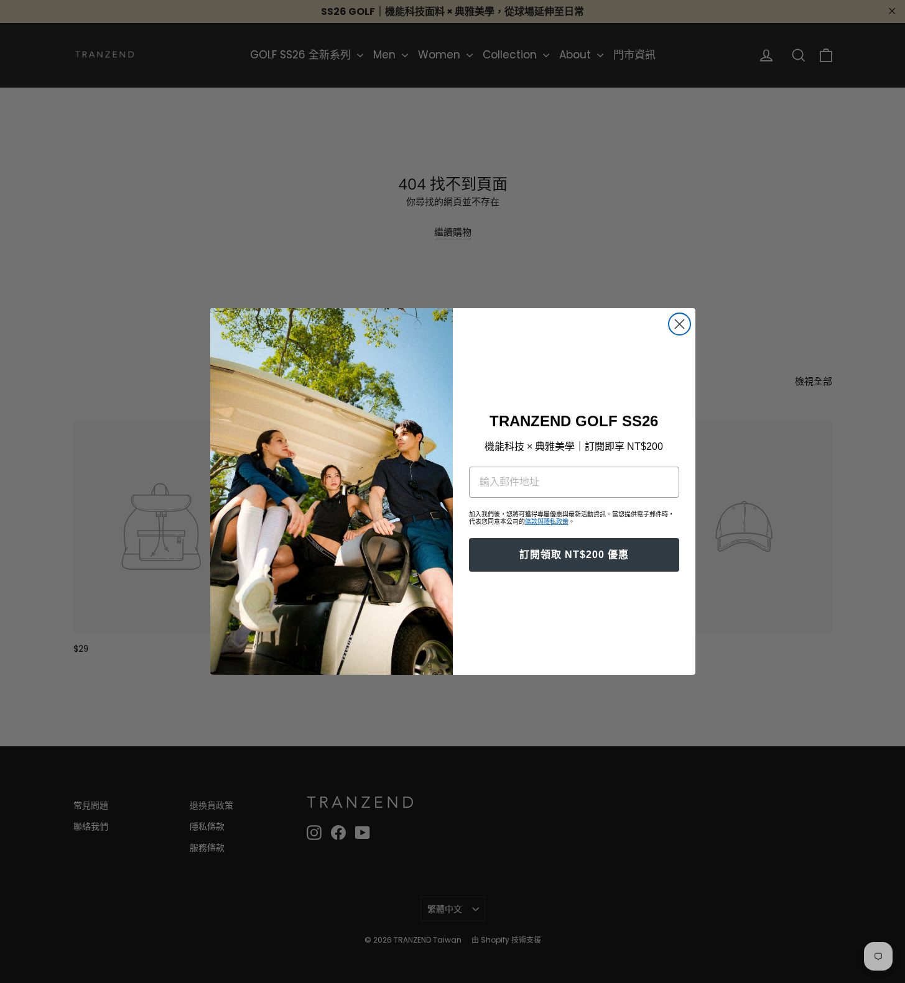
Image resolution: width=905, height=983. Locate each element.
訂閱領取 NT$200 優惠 (574, 554)
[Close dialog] (679, 324)
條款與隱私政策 (547, 521)
